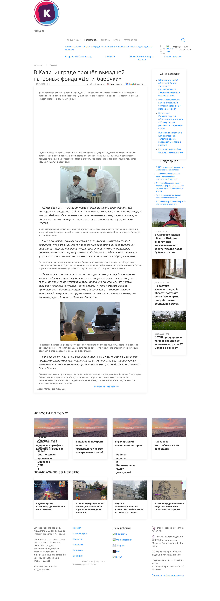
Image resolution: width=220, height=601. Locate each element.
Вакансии (78, 555)
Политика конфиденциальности (168, 575)
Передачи (78, 544)
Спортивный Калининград (78, 56)
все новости (113, 386)
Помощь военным (173, 56)
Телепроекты (130, 40)
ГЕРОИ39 (110, 56)
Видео (116, 40)
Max (118, 551)
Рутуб (119, 557)
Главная (77, 528)
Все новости (90, 40)
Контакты (78, 550)
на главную (99, 386)
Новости (77, 539)
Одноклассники (124, 539)
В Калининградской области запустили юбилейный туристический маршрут (168, 176)
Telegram (120, 545)
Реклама (105, 40)
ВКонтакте (121, 534)
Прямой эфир (74, 40)
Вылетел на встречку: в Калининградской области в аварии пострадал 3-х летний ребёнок (170, 138)
